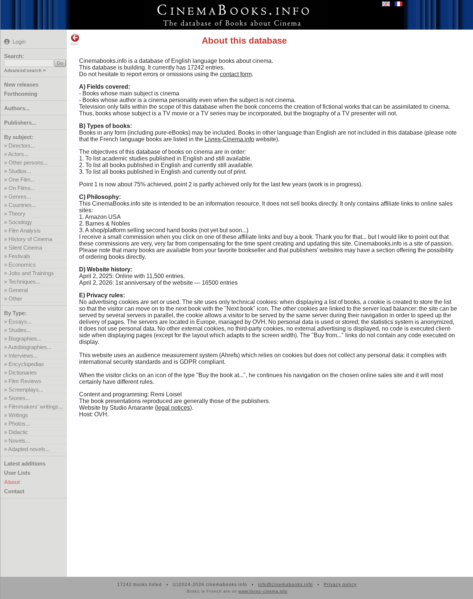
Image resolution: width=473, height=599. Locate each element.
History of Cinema (30, 239)
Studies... (19, 330)
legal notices (173, 408)
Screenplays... (25, 389)
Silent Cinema (25, 247)
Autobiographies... (29, 347)
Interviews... (23, 355)
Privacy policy (340, 584)
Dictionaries (22, 372)
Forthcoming (20, 94)
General (18, 290)
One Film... (21, 179)
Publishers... (20, 122)
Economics (22, 264)
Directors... (21, 145)
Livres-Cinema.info (229, 139)
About (12, 482)
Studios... (19, 171)
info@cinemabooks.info (285, 584)
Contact (14, 491)
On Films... (21, 188)
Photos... (19, 423)
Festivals (19, 256)
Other (15, 298)
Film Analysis (24, 230)
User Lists (17, 473)
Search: (14, 56)
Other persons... (28, 162)
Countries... (22, 205)
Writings (18, 415)
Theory (16, 213)
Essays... (19, 321)
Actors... (18, 154)
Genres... (19, 196)
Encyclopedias (26, 364)
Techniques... (24, 281)
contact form (236, 74)
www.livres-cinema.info (262, 591)
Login (19, 41)
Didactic (18, 432)
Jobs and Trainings (31, 273)
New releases (21, 84)
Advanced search (22, 70)
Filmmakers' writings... (35, 406)
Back (74, 44)
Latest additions (24, 463)
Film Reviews (24, 381)
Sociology (20, 222)
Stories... (19, 398)
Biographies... (24, 338)
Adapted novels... (29, 449)
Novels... (19, 440)
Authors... (17, 108)
